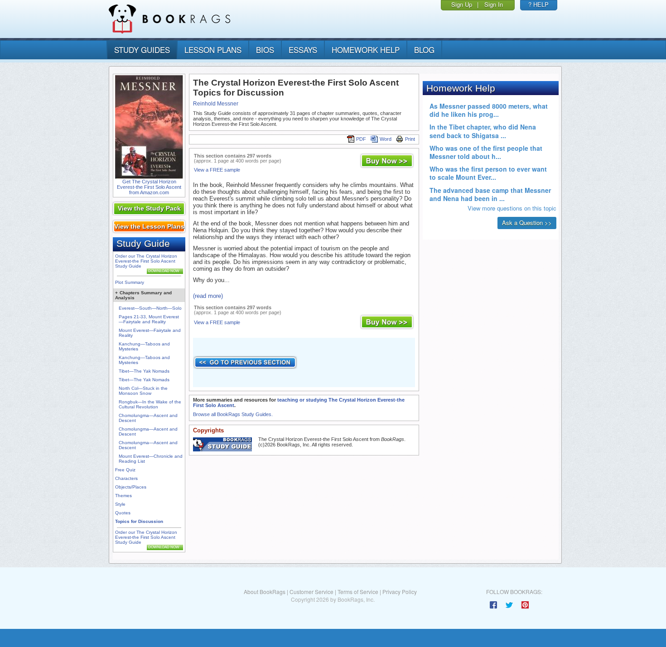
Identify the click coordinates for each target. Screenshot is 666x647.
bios (265, 49)
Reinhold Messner (215, 104)
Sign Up (461, 4)
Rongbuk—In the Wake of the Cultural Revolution (150, 404)
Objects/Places (130, 486)
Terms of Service (358, 591)
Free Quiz (125, 469)
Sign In (493, 4)
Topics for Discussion (139, 521)
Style (120, 504)
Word (385, 139)
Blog (424, 49)
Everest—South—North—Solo (150, 308)
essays (303, 49)
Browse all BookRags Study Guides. (233, 414)
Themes (123, 495)
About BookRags (264, 591)
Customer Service (311, 591)
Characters (126, 478)
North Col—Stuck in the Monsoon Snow (143, 391)
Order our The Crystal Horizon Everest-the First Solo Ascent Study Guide (146, 261)
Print (410, 139)
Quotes (122, 512)
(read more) (208, 295)
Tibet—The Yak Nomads (144, 371)
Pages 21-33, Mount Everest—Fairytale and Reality (149, 319)
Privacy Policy (399, 591)
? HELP (538, 4)
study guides (142, 49)
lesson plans (212, 49)
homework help (366, 49)
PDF (361, 139)
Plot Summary (129, 282)
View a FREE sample (217, 170)
